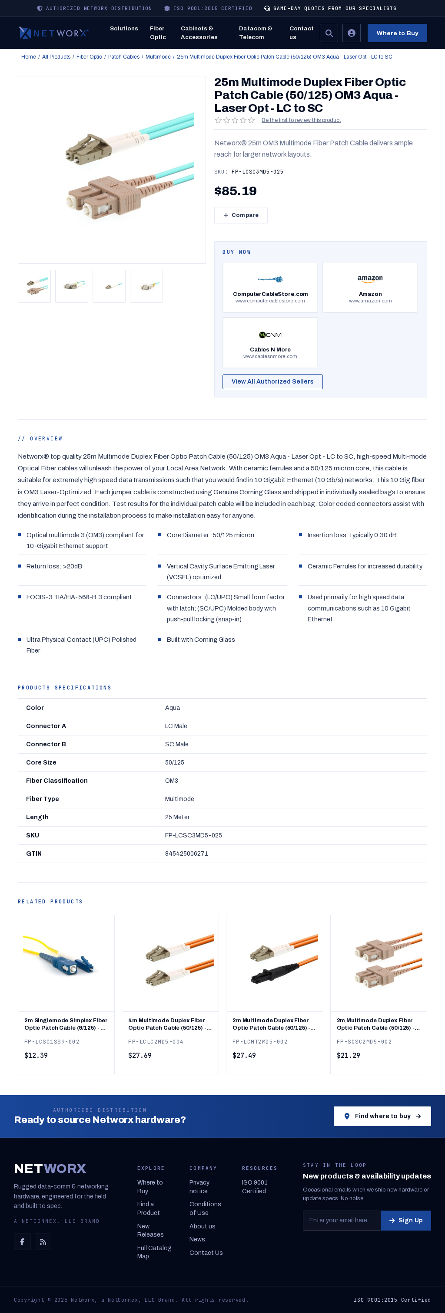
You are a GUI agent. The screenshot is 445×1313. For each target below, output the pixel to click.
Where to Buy (397, 33)
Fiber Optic (158, 32)
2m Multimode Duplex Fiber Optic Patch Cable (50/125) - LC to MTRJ (271, 1025)
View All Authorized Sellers (273, 381)
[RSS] (43, 1242)
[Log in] (351, 33)
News (197, 1239)
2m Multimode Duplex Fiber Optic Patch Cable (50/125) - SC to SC (376, 1025)
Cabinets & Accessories (199, 32)
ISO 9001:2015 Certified (392, 1300)
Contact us (301, 32)
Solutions (124, 28)
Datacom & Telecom (255, 32)
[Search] (329, 33)
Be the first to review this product (301, 120)
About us (202, 1226)
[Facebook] (22, 1242)
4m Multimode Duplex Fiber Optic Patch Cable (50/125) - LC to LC (167, 1025)
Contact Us (206, 1253)
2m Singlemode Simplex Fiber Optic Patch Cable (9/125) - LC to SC (66, 1025)
